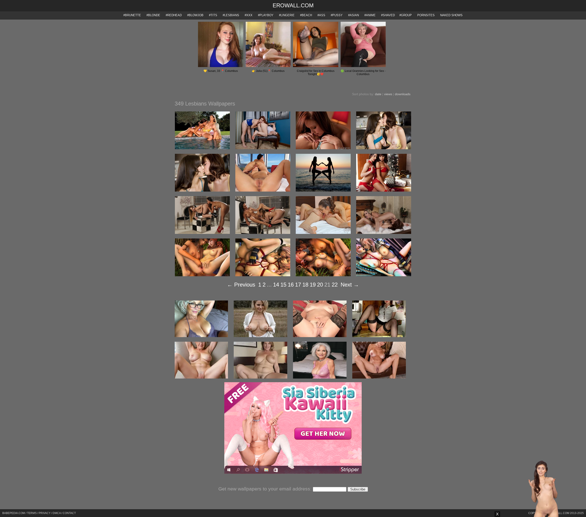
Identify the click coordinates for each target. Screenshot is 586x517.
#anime (370, 15)
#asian (353, 15)
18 (305, 285)
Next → (350, 285)
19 (313, 285)
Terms (32, 513)
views (388, 94)
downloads (402, 94)
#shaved (388, 15)
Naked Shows (451, 15)
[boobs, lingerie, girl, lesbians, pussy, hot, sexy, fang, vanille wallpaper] (202, 275)
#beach (306, 15)
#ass (321, 15)
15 (283, 285)
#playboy (266, 15)
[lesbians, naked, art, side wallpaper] (323, 190)
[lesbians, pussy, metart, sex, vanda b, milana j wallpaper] (323, 233)
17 (298, 285)
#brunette (132, 15)
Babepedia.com (13, 513)
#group (405, 15)
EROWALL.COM (293, 5)
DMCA (57, 513)
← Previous (241, 285)
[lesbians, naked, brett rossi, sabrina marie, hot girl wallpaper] (383, 233)
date (378, 94)
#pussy (337, 15)
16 (291, 285)
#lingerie (287, 15)
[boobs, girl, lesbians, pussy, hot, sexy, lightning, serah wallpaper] (383, 275)
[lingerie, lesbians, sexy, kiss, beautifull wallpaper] (202, 233)
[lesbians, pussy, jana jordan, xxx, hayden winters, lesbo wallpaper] (323, 148)
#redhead (174, 15)
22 (335, 285)
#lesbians (231, 15)
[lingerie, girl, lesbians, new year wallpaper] (383, 190)
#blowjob (195, 15)
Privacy (45, 513)
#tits (213, 15)
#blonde (153, 15)
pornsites (426, 15)
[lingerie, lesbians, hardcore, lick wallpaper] (262, 190)
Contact (69, 513)
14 (276, 285)
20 (320, 285)
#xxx (248, 15)
